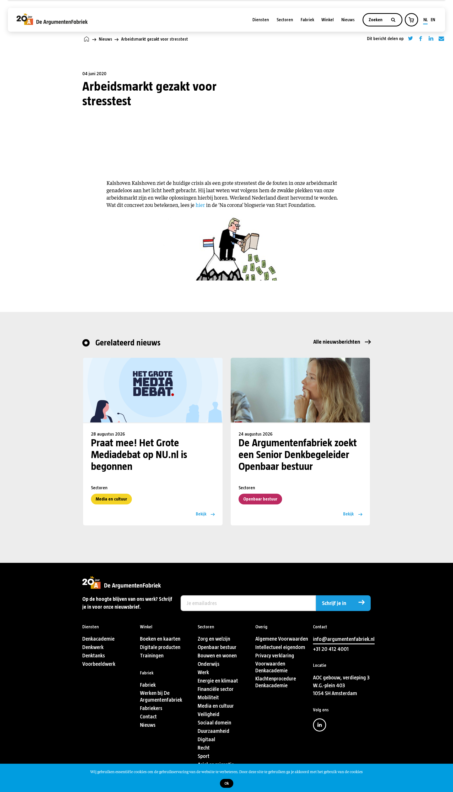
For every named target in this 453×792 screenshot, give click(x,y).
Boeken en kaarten (160, 639)
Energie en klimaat (218, 681)
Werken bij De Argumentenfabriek (161, 696)
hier (201, 204)
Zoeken (376, 20)
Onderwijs (208, 664)
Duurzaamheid (213, 731)
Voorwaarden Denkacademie (271, 667)
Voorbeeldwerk (98, 664)
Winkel (327, 20)
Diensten (260, 20)
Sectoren (285, 20)
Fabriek (307, 20)
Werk (203, 672)
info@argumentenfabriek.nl (344, 639)
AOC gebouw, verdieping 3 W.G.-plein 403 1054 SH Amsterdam (341, 685)
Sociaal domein (214, 722)
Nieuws (348, 20)
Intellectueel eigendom (280, 647)
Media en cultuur (111, 499)
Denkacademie (98, 639)
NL (425, 20)
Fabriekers (151, 708)
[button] (411, 20)
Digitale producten (160, 647)
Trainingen (152, 655)
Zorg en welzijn (214, 639)
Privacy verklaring (274, 655)
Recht (204, 748)
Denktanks (93, 655)
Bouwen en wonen (217, 655)
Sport (203, 756)
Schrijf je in (334, 603)
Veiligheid (208, 714)
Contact (148, 716)
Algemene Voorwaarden (281, 639)
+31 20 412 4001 (331, 649)
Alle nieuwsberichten (336, 342)
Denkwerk (93, 647)
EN (433, 20)
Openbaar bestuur (260, 499)
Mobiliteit (208, 697)
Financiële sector (216, 689)
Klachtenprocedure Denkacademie (275, 682)
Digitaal (206, 739)
